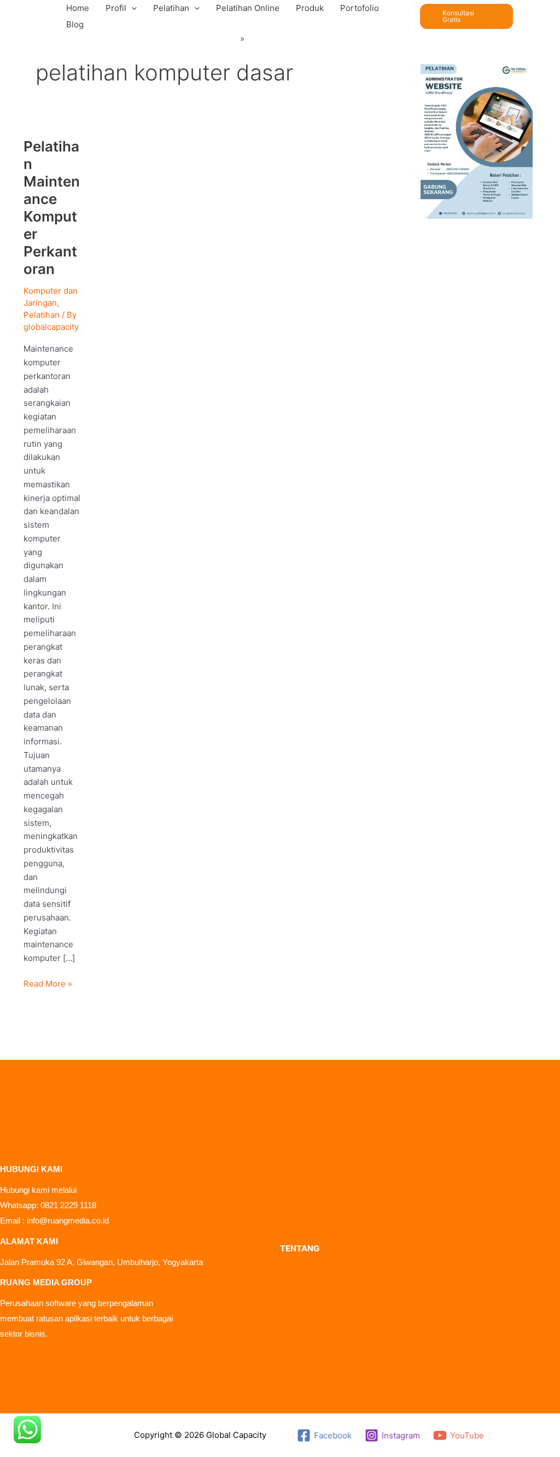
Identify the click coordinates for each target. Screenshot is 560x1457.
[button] (131, 8)
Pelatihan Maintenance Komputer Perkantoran (52, 207)
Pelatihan (42, 315)
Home (226, 38)
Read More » (48, 983)
